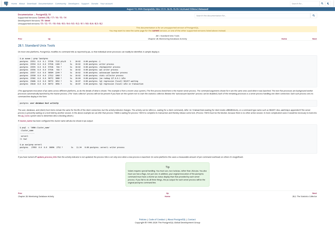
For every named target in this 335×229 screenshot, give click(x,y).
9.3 (72, 23)
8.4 (91, 23)
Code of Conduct (157, 219)
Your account (106, 3)
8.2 (101, 23)
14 (65, 17)
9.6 (58, 23)
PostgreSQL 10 (43, 14)
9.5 (63, 23)
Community (60, 3)
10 (54, 23)
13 (41, 23)
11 (50, 23)
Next (314, 39)
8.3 (96, 23)
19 (42, 20)
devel (47, 20)
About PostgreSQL (177, 219)
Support (85, 3)
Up (49, 39)
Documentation (45, 3)
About (22, 3)
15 (61, 17)
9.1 (82, 23)
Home (14, 3)
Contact (192, 219)
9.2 (77, 23)
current (155, 30)
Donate (94, 3)
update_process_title (47, 157)
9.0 (86, 23)
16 (56, 17)
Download (31, 3)
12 (46, 23)
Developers (73, 3)
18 (47, 17)
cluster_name (26, 121)
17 (52, 17)
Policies (143, 219)
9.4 (68, 23)
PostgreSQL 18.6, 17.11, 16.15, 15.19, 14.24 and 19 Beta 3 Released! (175, 9)
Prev (20, 39)
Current (41, 17)
